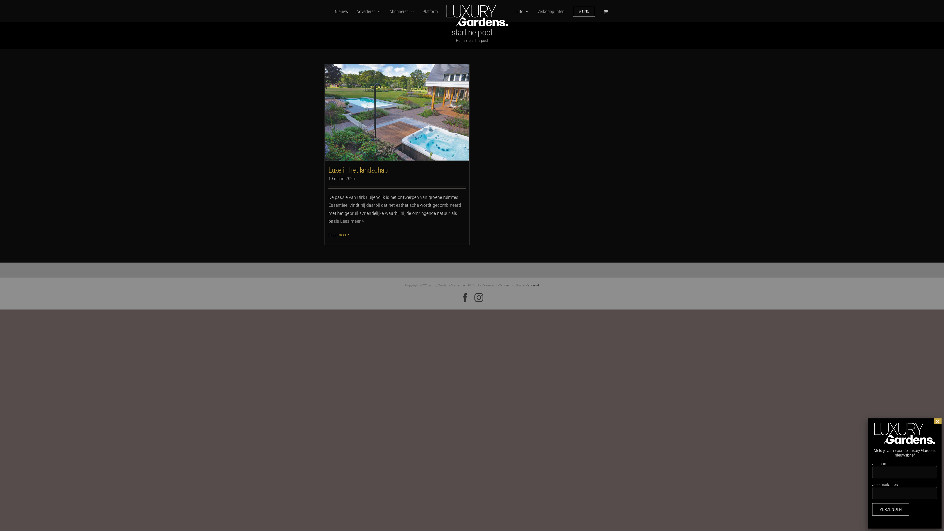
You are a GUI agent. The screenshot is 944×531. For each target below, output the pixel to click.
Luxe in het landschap (358, 170)
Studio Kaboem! (527, 285)
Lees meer (337, 235)
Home (460, 41)
